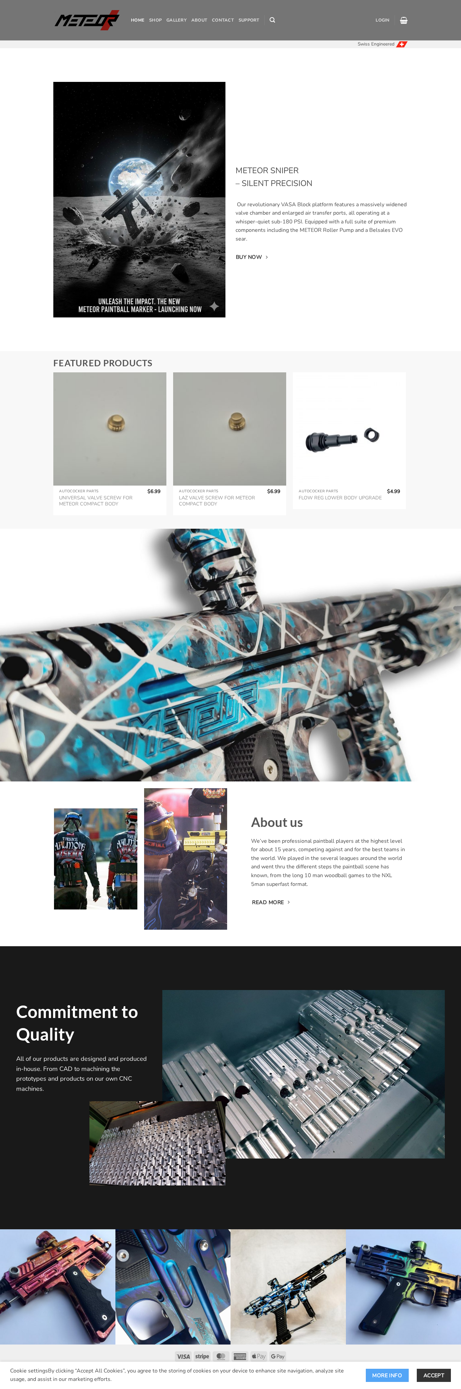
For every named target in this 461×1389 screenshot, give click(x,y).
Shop (155, 20)
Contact (223, 20)
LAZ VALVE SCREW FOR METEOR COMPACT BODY (217, 501)
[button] (272, 20)
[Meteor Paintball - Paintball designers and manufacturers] (87, 20)
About (199, 20)
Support (249, 20)
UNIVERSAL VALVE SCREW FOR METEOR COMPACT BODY (96, 501)
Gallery (176, 20)
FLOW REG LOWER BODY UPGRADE (340, 498)
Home (137, 20)
